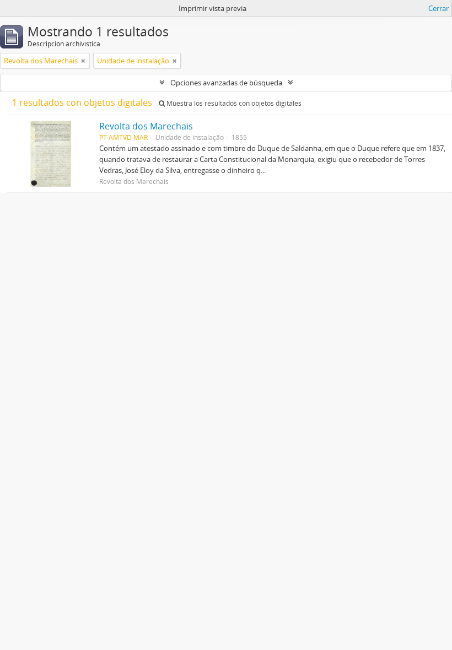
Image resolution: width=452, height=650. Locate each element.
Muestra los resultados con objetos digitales (233, 103)
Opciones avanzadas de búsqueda (226, 83)
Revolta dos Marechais (146, 126)
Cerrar (438, 8)
